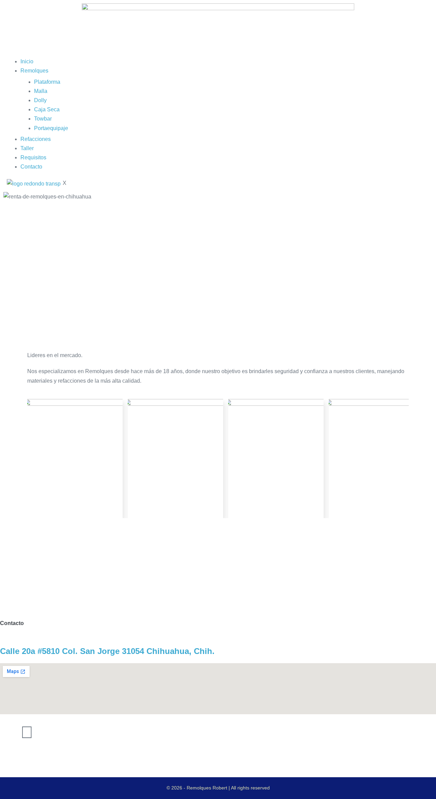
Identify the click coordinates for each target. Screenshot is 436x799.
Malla (40, 91)
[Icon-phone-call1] (8, 732)
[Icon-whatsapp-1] (45, 732)
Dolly (40, 100)
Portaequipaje (51, 128)
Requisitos (33, 157)
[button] (218, 205)
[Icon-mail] (63, 732)
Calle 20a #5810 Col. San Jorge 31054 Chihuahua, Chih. (107, 651)
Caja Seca (47, 109)
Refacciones (35, 139)
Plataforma (47, 82)
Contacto (31, 167)
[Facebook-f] (26, 732)
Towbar (43, 119)
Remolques (34, 71)
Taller (27, 148)
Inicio (26, 61)
